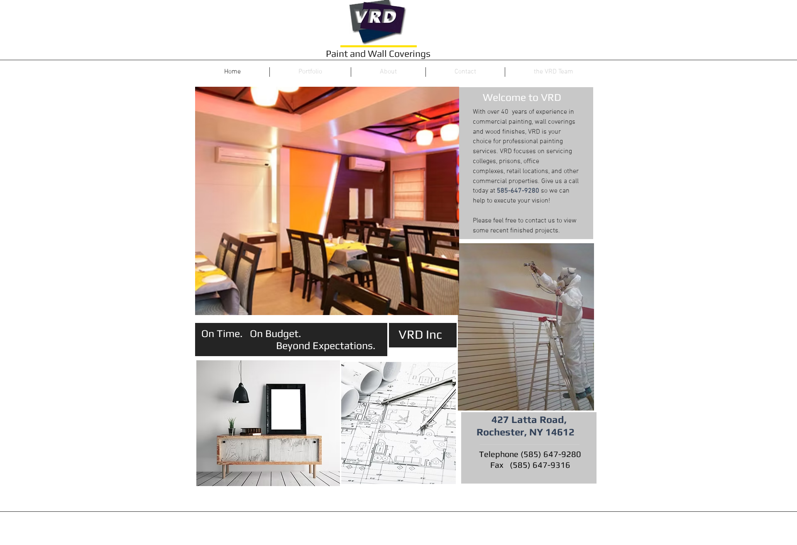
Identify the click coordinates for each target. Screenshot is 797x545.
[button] (327, 201)
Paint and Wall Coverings (378, 53)
